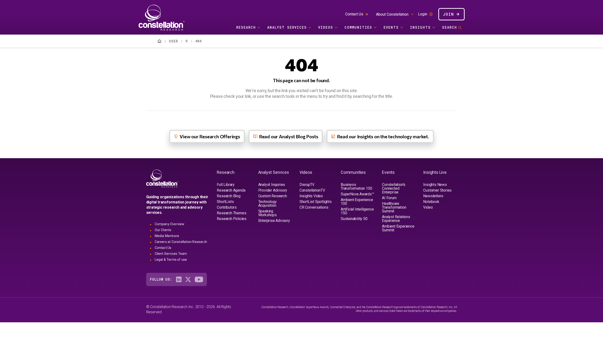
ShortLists (225, 201)
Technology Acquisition (267, 203)
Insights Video (311, 196)
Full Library (226, 184)
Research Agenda (231, 190)
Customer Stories (437, 190)
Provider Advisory (272, 190)
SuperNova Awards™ (357, 194)
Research (246, 27)
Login (422, 14)
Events (391, 27)
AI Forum (389, 198)
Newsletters (433, 196)
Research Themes (231, 213)
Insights (420, 27)
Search (449, 27)
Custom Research (272, 196)
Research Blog (228, 196)
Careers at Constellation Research (181, 242)
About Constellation (392, 14)
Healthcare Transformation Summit (394, 207)
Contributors (227, 207)
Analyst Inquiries (271, 184)
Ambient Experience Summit (398, 228)
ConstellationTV (312, 190)
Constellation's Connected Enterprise (393, 188)
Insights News (435, 184)
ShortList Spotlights (315, 201)
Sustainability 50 (354, 218)
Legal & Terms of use (171, 259)
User (173, 41)
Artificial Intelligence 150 (357, 211)
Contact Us (354, 14)
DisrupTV (306, 184)
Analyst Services (287, 27)
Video (428, 207)
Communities (358, 27)
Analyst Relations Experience (396, 219)
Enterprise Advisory (274, 220)
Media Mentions (167, 236)
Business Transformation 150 (356, 186)
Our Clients (163, 230)
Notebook (431, 201)
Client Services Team (171, 254)
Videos (325, 27)
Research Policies (231, 218)
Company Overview (170, 224)
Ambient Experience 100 (357, 201)
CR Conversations (313, 207)
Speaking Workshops (267, 213)
